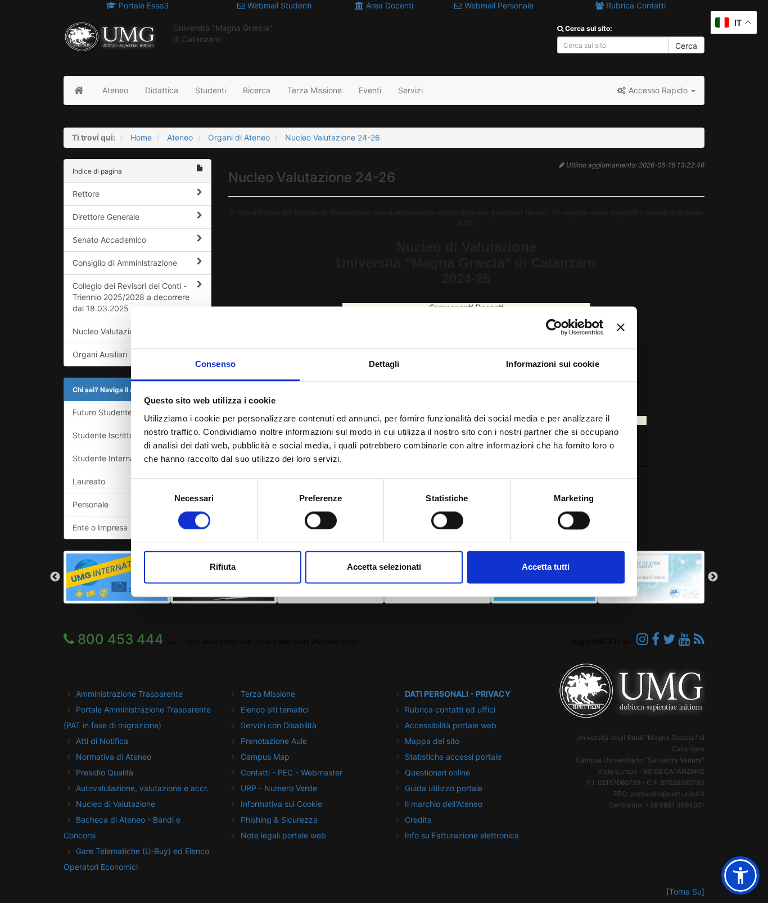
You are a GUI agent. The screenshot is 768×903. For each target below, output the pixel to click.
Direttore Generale (106, 216)
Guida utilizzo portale (443, 788)
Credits (418, 819)
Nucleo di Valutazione (115, 804)
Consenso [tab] (215, 364)
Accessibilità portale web (450, 725)
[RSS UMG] (699, 639)
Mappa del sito (432, 741)
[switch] (321, 520)
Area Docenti (388, 5)
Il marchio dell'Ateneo (443, 804)
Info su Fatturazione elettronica (462, 835)
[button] (656, 90)
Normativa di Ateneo (113, 756)
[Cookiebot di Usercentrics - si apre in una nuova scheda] (554, 327)
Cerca (686, 46)
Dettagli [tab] (384, 364)
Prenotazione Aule (274, 741)
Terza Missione (268, 693)
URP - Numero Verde (279, 788)
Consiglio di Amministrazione (125, 262)
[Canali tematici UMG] (684, 639)
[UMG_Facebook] (655, 639)
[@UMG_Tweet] (669, 639)
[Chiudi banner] (621, 327)
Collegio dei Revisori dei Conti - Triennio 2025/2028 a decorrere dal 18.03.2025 (131, 297)
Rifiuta (223, 567)
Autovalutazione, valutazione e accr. (142, 788)
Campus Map (265, 756)
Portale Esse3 (142, 5)
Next (713, 577)
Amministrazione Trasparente (129, 693)
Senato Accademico (109, 239)
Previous (55, 577)
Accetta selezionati (384, 567)
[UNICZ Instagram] (642, 639)
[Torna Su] (685, 891)
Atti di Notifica (102, 741)
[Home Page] (79, 90)
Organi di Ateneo (239, 137)
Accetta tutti (546, 567)
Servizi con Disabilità (279, 725)
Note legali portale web (283, 835)
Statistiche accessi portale (453, 756)
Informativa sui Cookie (281, 804)
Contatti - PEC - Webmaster (291, 772)
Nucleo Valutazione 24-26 (332, 137)
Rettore (86, 193)
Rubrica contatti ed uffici (450, 709)
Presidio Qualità (104, 772)
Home (141, 137)
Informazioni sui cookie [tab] (552, 364)
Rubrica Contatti (635, 5)
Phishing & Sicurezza (279, 819)
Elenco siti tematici (275, 709)
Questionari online (437, 772)
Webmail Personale (498, 5)
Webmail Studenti (278, 5)
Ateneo (180, 137)
